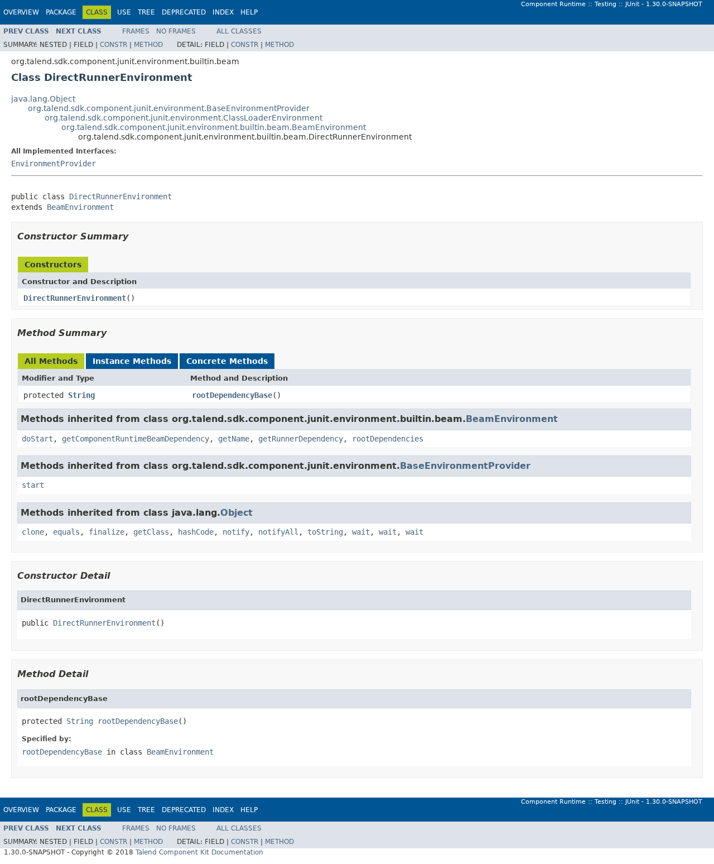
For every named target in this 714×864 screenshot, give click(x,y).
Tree (146, 12)
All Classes (239, 31)
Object (236, 512)
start (33, 485)
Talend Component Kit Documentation (199, 852)
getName (233, 438)
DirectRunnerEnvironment (120, 196)
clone (33, 531)
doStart (37, 438)
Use (124, 12)
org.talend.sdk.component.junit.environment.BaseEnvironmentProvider (169, 108)
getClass (151, 531)
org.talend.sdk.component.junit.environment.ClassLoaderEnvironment (183, 117)
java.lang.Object (43, 98)
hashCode (196, 531)
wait (361, 531)
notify (236, 531)
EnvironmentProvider (53, 163)
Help (249, 12)
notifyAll (278, 531)
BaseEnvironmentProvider (465, 465)
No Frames (176, 31)
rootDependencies (387, 438)
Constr (113, 45)
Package (61, 12)
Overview (21, 12)
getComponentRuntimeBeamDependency (135, 438)
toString (325, 531)
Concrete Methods (227, 361)
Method (148, 45)
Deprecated (184, 12)
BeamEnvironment (80, 207)
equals (66, 531)
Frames (135, 31)
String (81, 395)
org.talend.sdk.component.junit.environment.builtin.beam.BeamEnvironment (213, 127)
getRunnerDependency (300, 438)
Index (223, 12)
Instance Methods (132, 361)
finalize (106, 531)
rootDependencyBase (232, 395)
